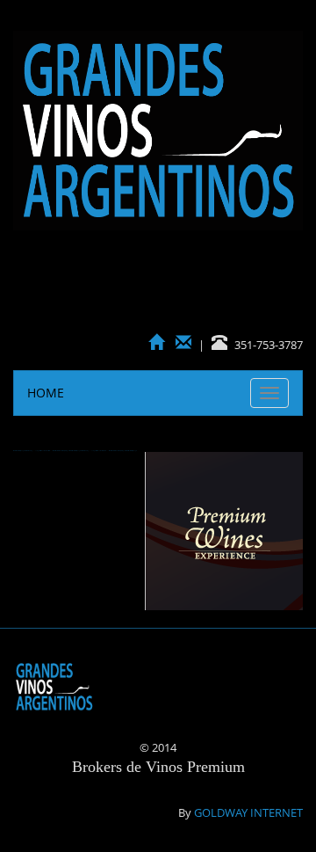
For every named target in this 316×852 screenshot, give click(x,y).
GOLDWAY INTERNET (248, 812)
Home (45, 392)
